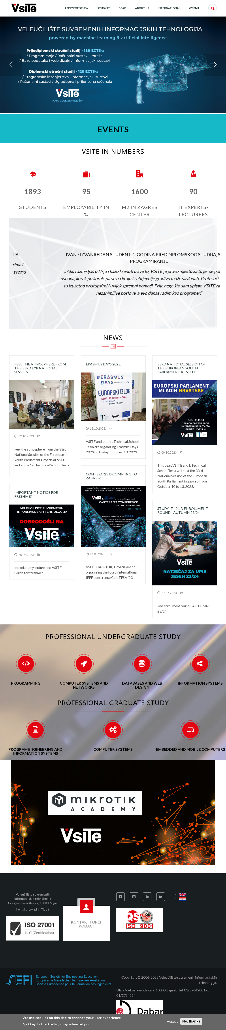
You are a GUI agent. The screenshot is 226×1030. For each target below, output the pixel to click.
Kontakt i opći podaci (86, 924)
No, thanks (191, 1021)
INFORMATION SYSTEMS (200, 683)
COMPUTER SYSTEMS (113, 749)
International (169, 8)
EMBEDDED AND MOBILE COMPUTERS (190, 749)
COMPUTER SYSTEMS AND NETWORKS (84, 685)
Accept (172, 1021)
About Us (142, 8)
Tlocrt (45, 909)
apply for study (76, 8)
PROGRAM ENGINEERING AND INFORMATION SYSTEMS (35, 751)
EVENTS (113, 129)
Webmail (195, 8)
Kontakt (21, 909)
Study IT (103, 8)
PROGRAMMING (25, 683)
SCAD (122, 8)
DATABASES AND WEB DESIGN (142, 685)
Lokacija (34, 909)
